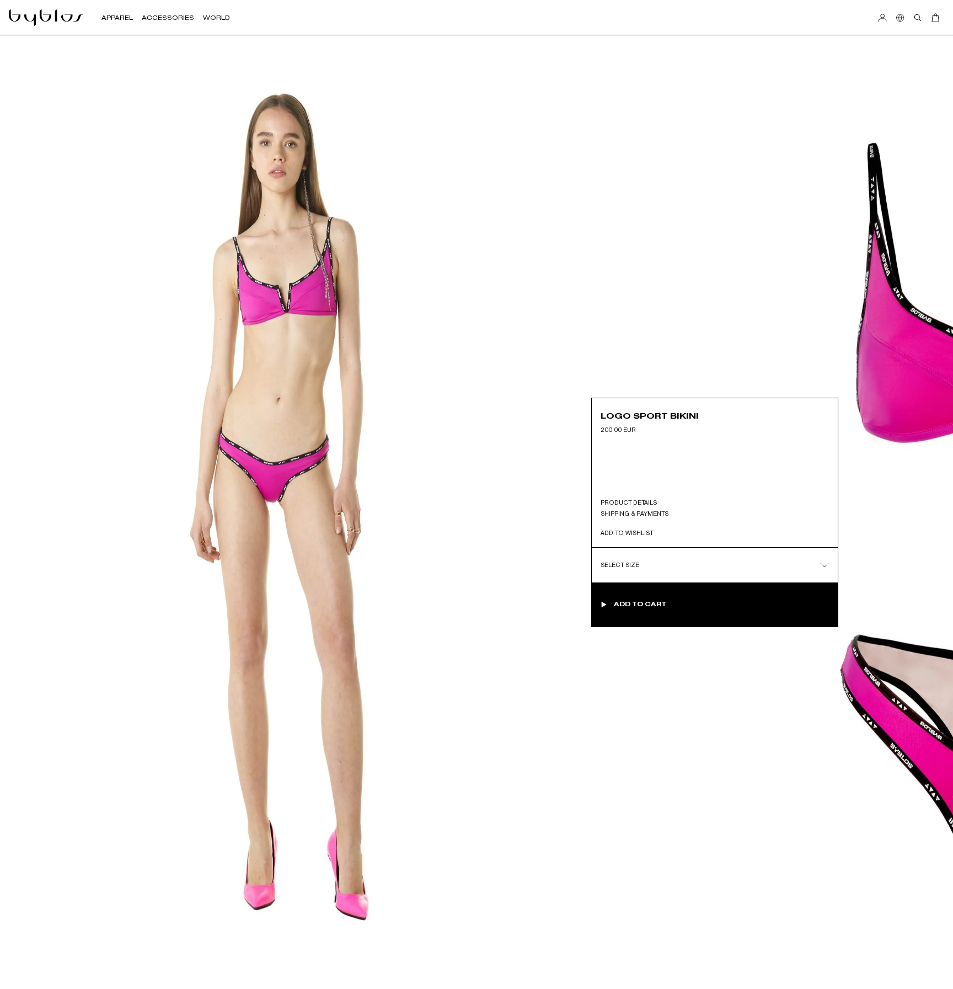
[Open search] (917, 17)
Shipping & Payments (634, 513)
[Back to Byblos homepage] (46, 18)
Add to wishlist (627, 532)
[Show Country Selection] (900, 17)
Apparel (117, 18)
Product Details (629, 502)
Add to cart (640, 604)
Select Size (620, 564)
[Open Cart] (935, 17)
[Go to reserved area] (882, 17)
